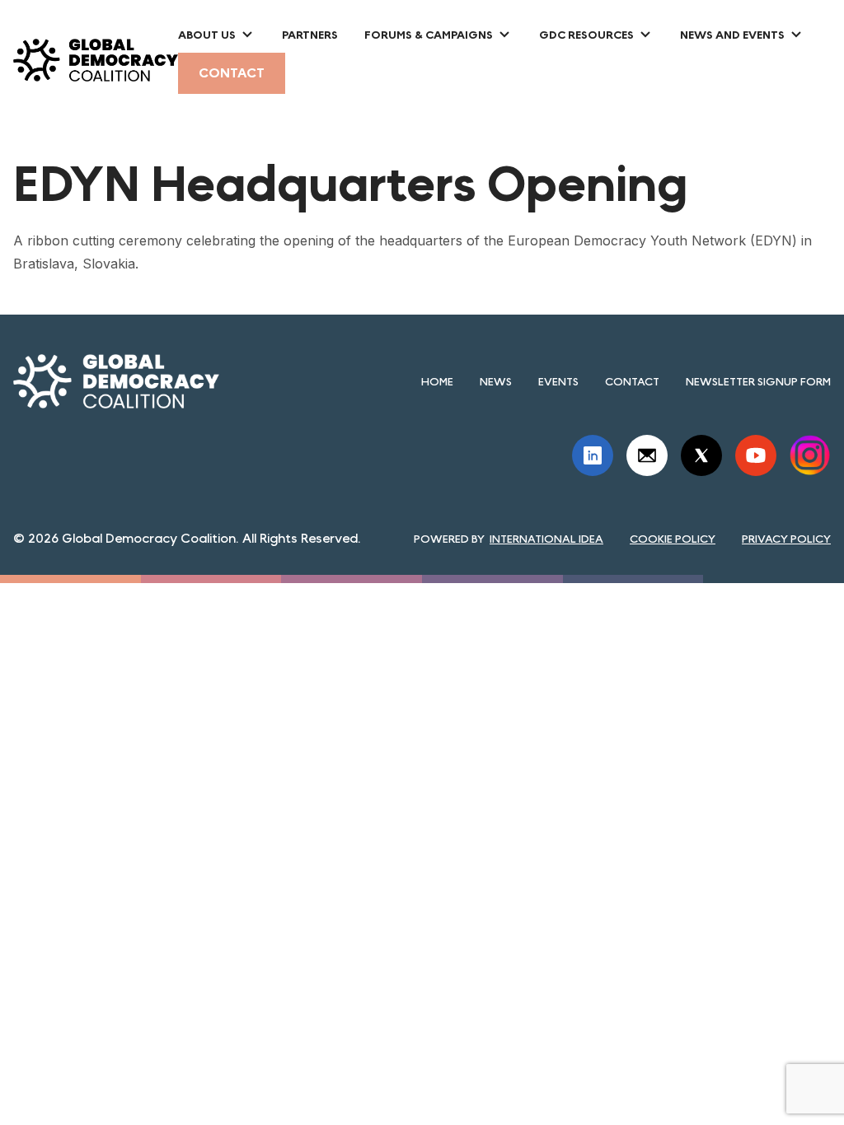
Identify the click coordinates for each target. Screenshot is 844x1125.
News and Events (732, 34)
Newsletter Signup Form (758, 381)
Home (437, 381)
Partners (310, 34)
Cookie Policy (672, 538)
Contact (232, 73)
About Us (207, 34)
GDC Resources (586, 34)
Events (558, 381)
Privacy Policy (786, 538)
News (496, 381)
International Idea (546, 538)
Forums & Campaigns (428, 34)
